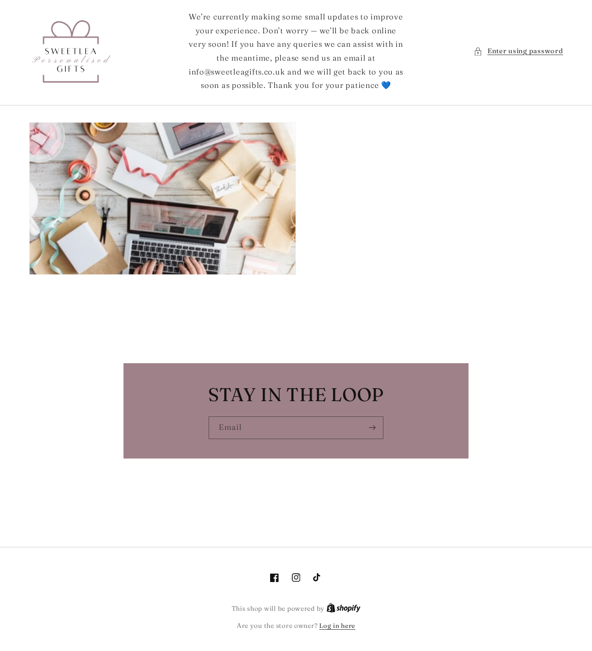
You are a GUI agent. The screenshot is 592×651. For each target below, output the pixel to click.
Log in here (337, 625)
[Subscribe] (372, 427)
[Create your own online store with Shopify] (344, 608)
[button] (518, 51)
